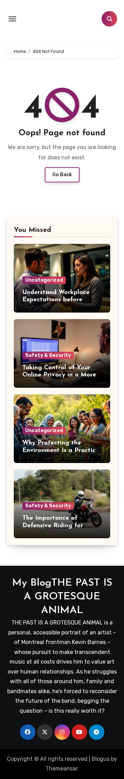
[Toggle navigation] (12, 19)
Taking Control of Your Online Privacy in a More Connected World (59, 375)
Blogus (101, 759)
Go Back (62, 175)
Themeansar (61, 768)
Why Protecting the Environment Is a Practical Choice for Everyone (61, 450)
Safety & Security (48, 355)
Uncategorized (44, 280)
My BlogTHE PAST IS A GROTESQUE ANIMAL (62, 597)
